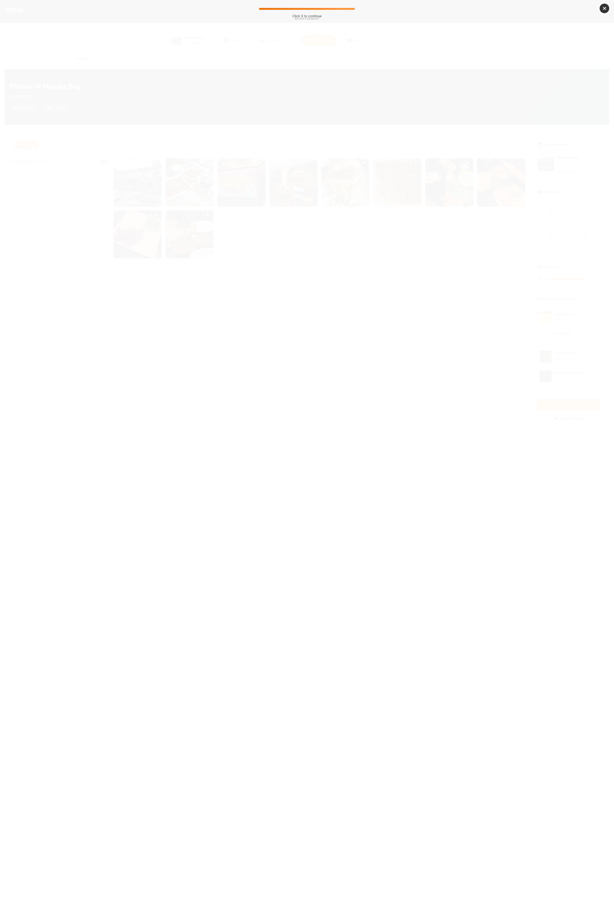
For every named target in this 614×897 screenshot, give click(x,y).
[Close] (604, 8)
